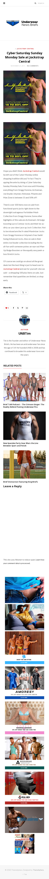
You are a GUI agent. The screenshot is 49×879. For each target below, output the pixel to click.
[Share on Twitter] (18, 308)
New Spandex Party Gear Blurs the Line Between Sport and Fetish (20, 444)
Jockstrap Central (25, 49)
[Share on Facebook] (13, 308)
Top (25, 874)
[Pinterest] (22, 308)
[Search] (35, 3)
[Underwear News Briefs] (24, 23)
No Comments (32, 66)
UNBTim (24, 333)
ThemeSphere (38, 870)
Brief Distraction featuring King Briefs (20, 482)
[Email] (27, 308)
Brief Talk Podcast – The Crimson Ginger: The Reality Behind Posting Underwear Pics (23, 405)
